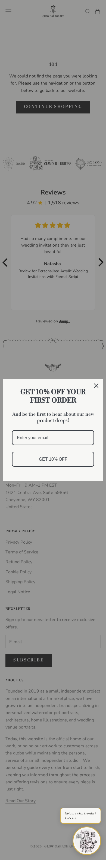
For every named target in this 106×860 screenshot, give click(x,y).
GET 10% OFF (53, 459)
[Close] (96, 385)
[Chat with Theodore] (87, 840)
